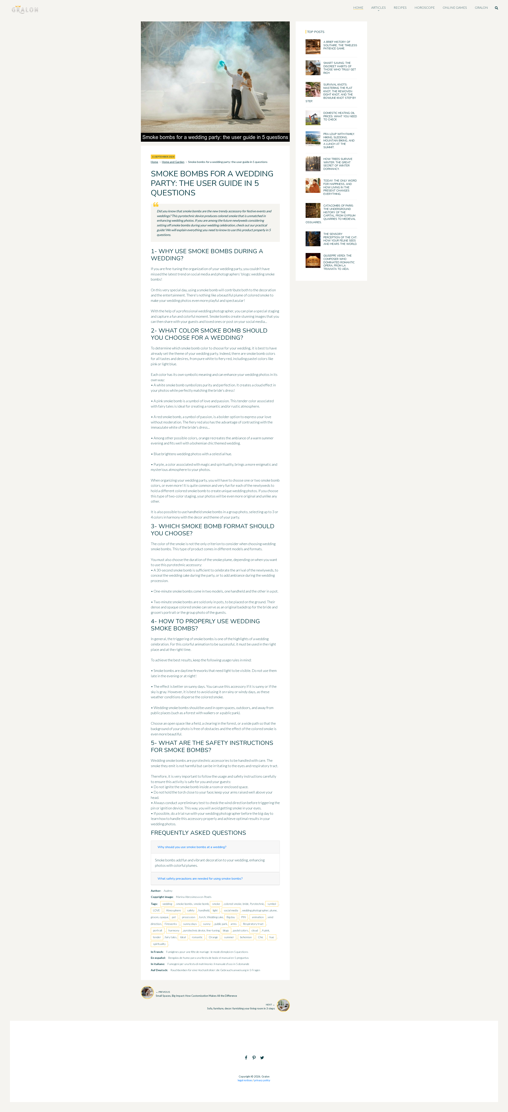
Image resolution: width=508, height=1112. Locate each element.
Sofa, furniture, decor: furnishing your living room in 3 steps (241, 1006)
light (215, 910)
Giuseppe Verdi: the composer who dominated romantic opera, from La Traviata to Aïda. (339, 262)
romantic (197, 937)
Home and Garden (173, 162)
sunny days (190, 923)
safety (190, 910)
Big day (231, 917)
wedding (167, 903)
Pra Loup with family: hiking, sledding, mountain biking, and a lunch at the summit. (339, 140)
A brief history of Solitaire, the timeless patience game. (340, 45)
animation (258, 917)
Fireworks (171, 923)
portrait (157, 930)
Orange (213, 937)
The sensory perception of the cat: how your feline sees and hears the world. (340, 239)
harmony (173, 930)
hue (271, 937)
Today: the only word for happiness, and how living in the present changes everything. (340, 187)
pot (174, 917)
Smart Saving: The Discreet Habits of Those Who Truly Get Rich (339, 68)
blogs (226, 930)
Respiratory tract (253, 923)
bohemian (246, 937)
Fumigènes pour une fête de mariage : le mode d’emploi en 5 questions (207, 951)
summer (229, 937)
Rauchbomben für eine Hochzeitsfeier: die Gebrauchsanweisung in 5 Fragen (215, 970)
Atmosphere (173, 910)
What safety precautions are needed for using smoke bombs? (200, 878)
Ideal (183, 937)
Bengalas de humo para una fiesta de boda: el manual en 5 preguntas (208, 957)
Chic (260, 937)
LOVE (156, 910)
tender (157, 937)
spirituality (159, 944)
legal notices (245, 1080)
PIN (243, 917)
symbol (271, 903)
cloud (255, 930)
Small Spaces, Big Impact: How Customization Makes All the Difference (196, 993)
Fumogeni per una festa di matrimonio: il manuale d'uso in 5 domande (208, 964)
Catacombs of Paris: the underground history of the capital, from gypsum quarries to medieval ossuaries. (331, 214)
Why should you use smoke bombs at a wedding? (192, 847)
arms (234, 923)
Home (154, 162)
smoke (216, 903)
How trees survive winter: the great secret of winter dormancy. (337, 164)
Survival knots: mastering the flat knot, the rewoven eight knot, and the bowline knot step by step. (331, 93)
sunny (207, 923)
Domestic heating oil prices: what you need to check (340, 116)
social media (231, 910)
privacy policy (262, 1080)
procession (188, 917)
